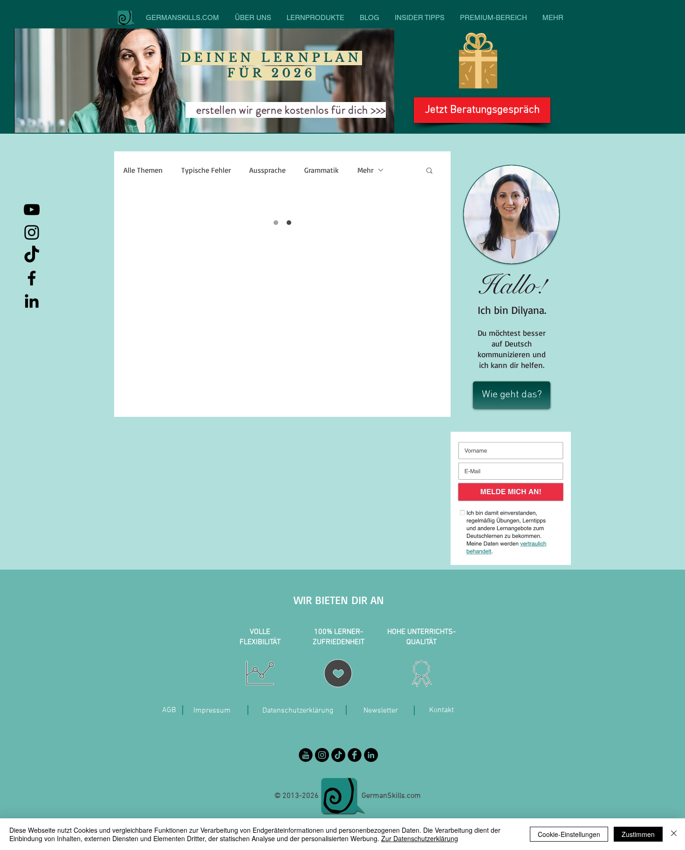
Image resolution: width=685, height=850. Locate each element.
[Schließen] (673, 834)
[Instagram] (31, 232)
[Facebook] (31, 278)
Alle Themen (143, 170)
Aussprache (267, 170)
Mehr (365, 170)
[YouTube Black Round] (306, 755)
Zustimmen (638, 834)
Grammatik (321, 170)
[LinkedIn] (31, 301)
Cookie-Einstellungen (569, 834)
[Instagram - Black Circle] (322, 755)
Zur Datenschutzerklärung (419, 838)
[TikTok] (31, 255)
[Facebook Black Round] (355, 755)
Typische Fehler (206, 170)
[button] (429, 170)
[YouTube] (31, 209)
